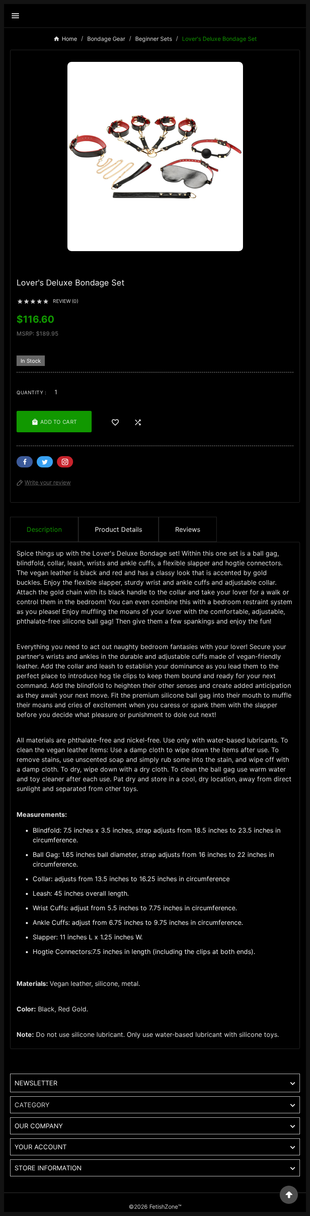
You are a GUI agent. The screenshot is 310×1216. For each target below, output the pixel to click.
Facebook (25, 461)
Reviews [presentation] (187, 529)
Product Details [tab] (118, 529)
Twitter (45, 461)
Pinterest (65, 461)
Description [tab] (44, 529)
